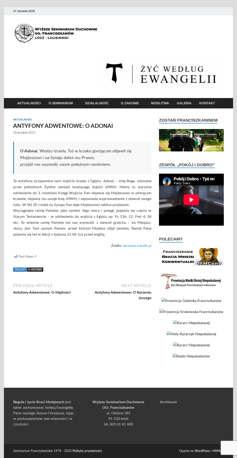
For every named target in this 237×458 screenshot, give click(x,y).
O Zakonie (130, 103)
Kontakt (207, 103)
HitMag (217, 451)
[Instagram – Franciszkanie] (214, 11)
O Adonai (35, 269)
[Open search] (221, 103)
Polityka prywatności (87, 451)
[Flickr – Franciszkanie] (221, 11)
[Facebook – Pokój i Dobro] (208, 11)
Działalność (97, 103)
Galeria (184, 103)
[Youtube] (201, 11)
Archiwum (168, 402)
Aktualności (29, 103)
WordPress (202, 451)
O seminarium (61, 103)
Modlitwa (160, 103)
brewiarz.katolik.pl (137, 246)
